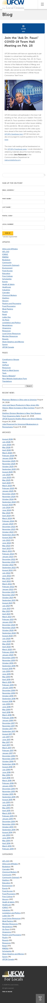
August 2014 (7, 832)
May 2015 (6, 808)
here (6, 139)
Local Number (8, 224)
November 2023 (8, 529)
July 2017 (6, 737)
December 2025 (8, 461)
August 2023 (7, 537)
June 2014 (6, 838)
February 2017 (7, 750)
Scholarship (7, 279)
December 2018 (8, 690)
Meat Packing (7, 309)
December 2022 (8, 559)
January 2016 (7, 786)
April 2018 (6, 712)
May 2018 (6, 709)
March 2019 (6, 682)
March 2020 (7, 649)
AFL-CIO (5, 252)
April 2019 (6, 679)
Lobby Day (6, 317)
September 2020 (9, 633)
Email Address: (8, 190)
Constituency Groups (10, 359)
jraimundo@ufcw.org (13, 160)
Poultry (5, 312)
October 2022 (7, 565)
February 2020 (8, 652)
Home (4, 362)
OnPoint (5, 365)
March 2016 (6, 780)
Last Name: (6, 207)
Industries (6, 290)
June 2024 (6, 510)
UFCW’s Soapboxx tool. (14, 134)
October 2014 (7, 827)
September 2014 (8, 830)
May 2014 (6, 841)
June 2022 (6, 576)
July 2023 (6, 540)
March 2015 (6, 813)
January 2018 (7, 720)
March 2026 (7, 453)
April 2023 (6, 548)
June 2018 (6, 707)
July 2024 (6, 507)
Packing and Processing (11, 303)
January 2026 (7, 458)
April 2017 (6, 745)
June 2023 (6, 543)
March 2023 (7, 551)
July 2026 (6, 442)
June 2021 (6, 608)
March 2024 (7, 518)
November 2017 (8, 726)
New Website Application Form (14, 378)
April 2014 (6, 843)
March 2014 (6, 846)
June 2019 (6, 674)
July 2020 (6, 638)
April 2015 (6, 810)
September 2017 (8, 731)
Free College (7, 276)
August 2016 (7, 767)
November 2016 (8, 759)
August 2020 (7, 636)
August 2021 (7, 603)
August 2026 (7, 439)
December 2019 (8, 658)
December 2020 (8, 625)
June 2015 (6, 805)
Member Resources (10, 336)
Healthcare (6, 287)
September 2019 (8, 666)
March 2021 (6, 617)
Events (5, 282)
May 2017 (6, 742)
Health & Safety (8, 284)
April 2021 (6, 614)
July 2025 (6, 475)
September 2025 (9, 469)
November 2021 (8, 595)
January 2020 (7, 655)
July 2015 (6, 802)
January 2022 (7, 589)
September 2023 (9, 535)
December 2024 (8, 494)
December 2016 (8, 756)
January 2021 (7, 622)
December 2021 (8, 592)
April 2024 (6, 516)
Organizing (6, 328)
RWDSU (5, 257)
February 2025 (8, 488)
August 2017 (7, 734)
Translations (7, 381)
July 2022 (6, 573)
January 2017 (7, 753)
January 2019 (7, 688)
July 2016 (6, 770)
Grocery (5, 301)
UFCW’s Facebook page (17, 149)
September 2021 (8, 600)
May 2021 (6, 611)
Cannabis (6, 292)
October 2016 (7, 761)
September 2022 (9, 567)
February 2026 (8, 456)
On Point (5, 320)
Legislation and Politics (11, 323)
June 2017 (6, 739)
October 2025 (7, 466)
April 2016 (6, 778)
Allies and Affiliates (10, 249)
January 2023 (7, 557)
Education (6, 273)
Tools (4, 373)
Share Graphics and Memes (13, 342)
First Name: (7, 198)
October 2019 (7, 663)
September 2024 (9, 502)
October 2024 (7, 499)
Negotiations (7, 325)
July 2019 (6, 671)
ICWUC (5, 254)
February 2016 (8, 783)
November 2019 (8, 660)
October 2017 (7, 729)
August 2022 (7, 570)
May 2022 (6, 578)
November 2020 (8, 628)
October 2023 (7, 532)
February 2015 (8, 816)
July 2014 (6, 835)
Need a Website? (9, 376)
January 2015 (7, 819)
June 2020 (6, 641)
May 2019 (6, 677)
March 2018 (6, 715)
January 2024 (7, 524)
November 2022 (8, 562)
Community (7, 262)
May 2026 (6, 447)
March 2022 (7, 584)
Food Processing (9, 306)
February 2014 (8, 849)
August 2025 (7, 472)
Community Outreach (10, 265)
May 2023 (6, 546)
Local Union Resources (11, 333)
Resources (6, 331)
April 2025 (6, 483)
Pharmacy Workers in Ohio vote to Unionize (19, 400)
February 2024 (8, 521)
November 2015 (8, 791)
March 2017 (6, 748)
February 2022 (8, 587)
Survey (5, 344)
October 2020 (8, 630)
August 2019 (7, 668)
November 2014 (8, 824)
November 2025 (8, 464)
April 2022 (6, 581)
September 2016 (8, 764)
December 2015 (8, 789)
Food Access (7, 271)
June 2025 (6, 477)
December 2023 (8, 527)
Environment (7, 268)
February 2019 (8, 685)
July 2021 (6, 606)
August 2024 (7, 505)
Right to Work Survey (10, 370)
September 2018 (8, 699)
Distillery (5, 298)
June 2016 (6, 772)
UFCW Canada (8, 347)
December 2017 (8, 723)
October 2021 (7, 597)
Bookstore (6, 260)
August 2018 (7, 701)
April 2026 (6, 450)
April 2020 (6, 647)
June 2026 (6, 445)
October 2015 (7, 794)
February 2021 (8, 619)
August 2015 (7, 800)
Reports (5, 339)
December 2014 (8, 821)
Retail (4, 314)
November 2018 (8, 693)
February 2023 (8, 554)
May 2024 (6, 513)
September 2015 (8, 797)
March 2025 (7, 486)
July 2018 (6, 704)
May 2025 (6, 480)
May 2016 (6, 775)
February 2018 (8, 718)
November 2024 (8, 496)
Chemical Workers (9, 295)
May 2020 (6, 644)
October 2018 (7, 696)
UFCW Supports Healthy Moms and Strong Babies (22, 419)
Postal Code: (7, 216)
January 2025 (7, 491)
